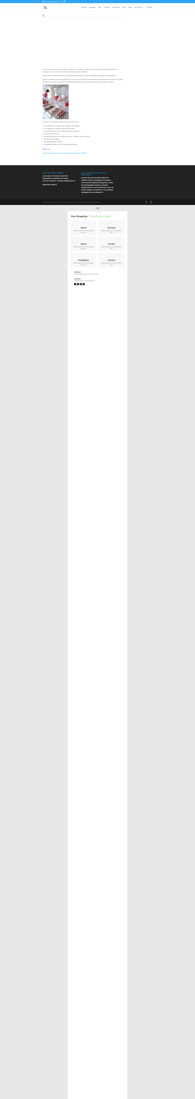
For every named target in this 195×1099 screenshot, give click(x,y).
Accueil (84, 7)
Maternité (116, 7)
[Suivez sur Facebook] (75, 284)
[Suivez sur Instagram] (78, 284)
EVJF (99, 7)
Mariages (92, 7)
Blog (130, 7)
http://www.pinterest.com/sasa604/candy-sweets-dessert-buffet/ (65, 153)
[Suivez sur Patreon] (81, 284)
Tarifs (124, 7)
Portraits (107, 7)
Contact (149, 7)
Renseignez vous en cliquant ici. (92, 192)
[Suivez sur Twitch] (84, 284)
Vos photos (138, 7)
